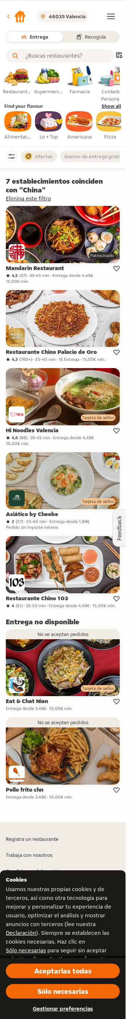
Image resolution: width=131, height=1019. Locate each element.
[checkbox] (18, 125)
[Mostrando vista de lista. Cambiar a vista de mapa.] (119, 56)
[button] (16, 16)
